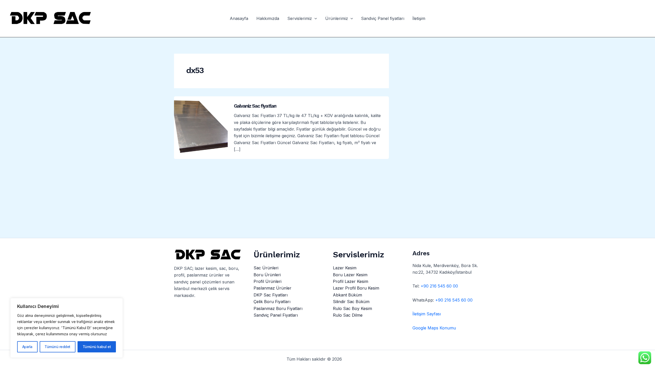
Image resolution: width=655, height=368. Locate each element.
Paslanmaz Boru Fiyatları (278, 308)
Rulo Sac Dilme (348, 315)
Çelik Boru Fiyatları (272, 301)
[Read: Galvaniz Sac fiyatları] (201, 127)
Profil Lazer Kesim (350, 281)
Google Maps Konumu (434, 327)
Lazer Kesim (344, 267)
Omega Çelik (356, 359)
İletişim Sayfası (426, 313)
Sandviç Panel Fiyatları (276, 315)
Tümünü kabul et (97, 346)
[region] (66, 328)
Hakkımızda (267, 18)
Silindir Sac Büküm (351, 301)
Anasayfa (239, 18)
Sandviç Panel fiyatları (382, 18)
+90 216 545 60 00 (439, 286)
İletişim (418, 18)
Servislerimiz (299, 18)
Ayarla (27, 346)
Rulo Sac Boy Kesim (352, 308)
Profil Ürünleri (267, 281)
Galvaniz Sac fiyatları (255, 106)
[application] (314, 18)
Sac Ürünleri (266, 267)
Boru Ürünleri (267, 274)
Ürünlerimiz (336, 18)
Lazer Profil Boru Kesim (356, 288)
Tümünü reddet (57, 346)
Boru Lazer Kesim (350, 274)
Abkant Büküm (347, 294)
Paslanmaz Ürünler (272, 288)
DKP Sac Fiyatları (271, 294)
